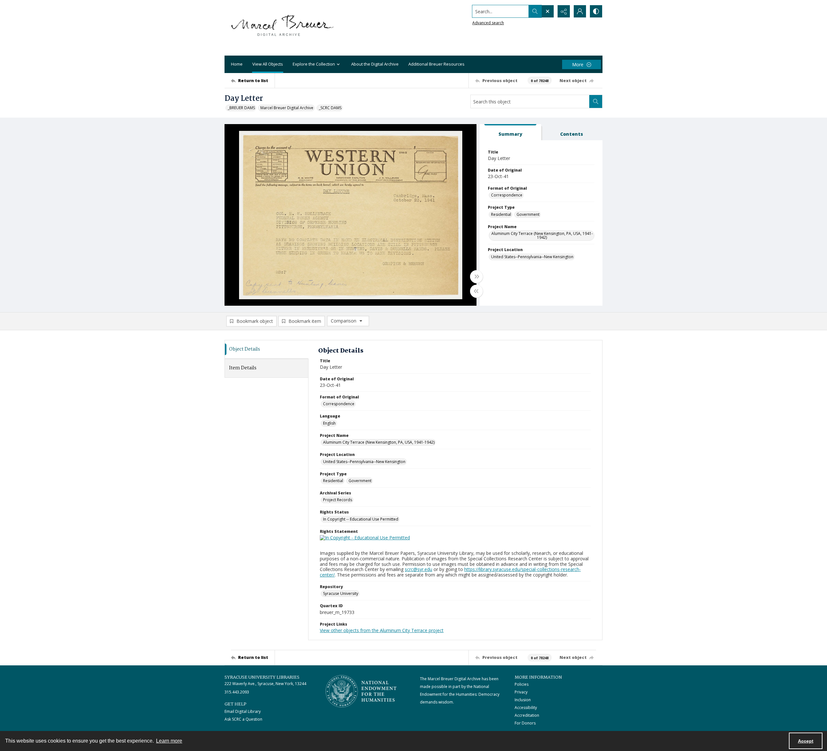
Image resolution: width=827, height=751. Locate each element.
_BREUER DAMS (241, 108)
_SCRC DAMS (330, 108)
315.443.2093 (237, 692)
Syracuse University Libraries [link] (262, 677)
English (329, 423)
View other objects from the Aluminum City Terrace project (382, 630)
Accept (805, 741)
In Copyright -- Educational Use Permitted (360, 519)
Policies (522, 684)
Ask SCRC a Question (243, 719)
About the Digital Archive (375, 64)
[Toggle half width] (476, 291)
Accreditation (527, 715)
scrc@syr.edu (418, 569)
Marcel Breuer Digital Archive (286, 108)
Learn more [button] (169, 741)
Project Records (337, 499)
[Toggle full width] (476, 276)
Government (528, 214)
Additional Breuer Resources (436, 64)
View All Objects (267, 64)
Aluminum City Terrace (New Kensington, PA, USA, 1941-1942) (542, 235)
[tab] (510, 132)
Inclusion (523, 700)
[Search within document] (595, 101)
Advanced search (488, 23)
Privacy (521, 692)
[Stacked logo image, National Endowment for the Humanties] (361, 691)
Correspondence (506, 195)
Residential (501, 214)
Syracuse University (340, 593)
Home (237, 64)
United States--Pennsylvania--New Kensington (532, 256)
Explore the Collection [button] (314, 64)
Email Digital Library (243, 711)
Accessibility (526, 707)
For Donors (525, 723)
